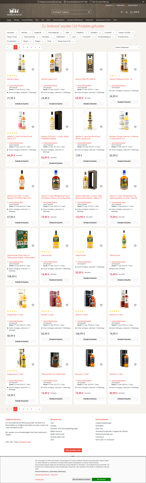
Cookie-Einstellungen (103, 423)
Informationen (102, 419)
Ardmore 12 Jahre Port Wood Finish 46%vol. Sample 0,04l (87, 137)
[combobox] (69, 12)
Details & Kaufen (21, 104)
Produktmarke (123, 37)
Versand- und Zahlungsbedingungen (64, 429)
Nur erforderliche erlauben (81, 479)
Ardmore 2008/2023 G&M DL (85, 79)
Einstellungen (39, 479)
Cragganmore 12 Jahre (15, 315)
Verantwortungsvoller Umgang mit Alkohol (112, 431)
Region (38, 41)
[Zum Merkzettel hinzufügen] (33, 69)
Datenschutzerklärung (104, 434)
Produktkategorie (104, 37)
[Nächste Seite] (35, 47)
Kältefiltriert (60, 37)
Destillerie (80, 33)
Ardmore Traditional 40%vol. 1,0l (121, 79)
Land (74, 37)
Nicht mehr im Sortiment (105, 440)
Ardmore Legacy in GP (49, 79)
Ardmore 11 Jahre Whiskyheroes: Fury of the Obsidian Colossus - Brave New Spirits (55, 197)
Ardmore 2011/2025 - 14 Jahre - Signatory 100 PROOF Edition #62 (19, 197)
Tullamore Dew (46, 255)
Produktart (87, 37)
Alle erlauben (101, 479)
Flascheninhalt (29, 37)
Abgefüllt (38, 33)
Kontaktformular (25, 442)
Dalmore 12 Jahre (47, 315)
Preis (49, 41)
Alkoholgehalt (53, 33)
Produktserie (12, 41)
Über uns (99, 429)
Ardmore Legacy (13, 79)
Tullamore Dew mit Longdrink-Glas (53, 374)
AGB (52, 440)
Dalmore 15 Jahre (81, 315)
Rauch (26, 41)
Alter (68, 33)
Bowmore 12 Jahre (116, 374)
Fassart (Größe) (124, 33)
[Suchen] (89, 12)
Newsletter (100, 426)
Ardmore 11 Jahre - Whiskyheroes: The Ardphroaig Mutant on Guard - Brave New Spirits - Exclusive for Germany (124, 197)
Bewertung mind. (64, 41)
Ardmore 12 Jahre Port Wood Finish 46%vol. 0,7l (19, 137)
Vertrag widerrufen (57, 437)
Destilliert (94, 33)
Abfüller (24, 33)
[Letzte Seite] (39, 47)
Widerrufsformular (57, 434)
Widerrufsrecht (56, 431)
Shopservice (56, 419)
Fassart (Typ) (12, 37)
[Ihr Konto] (126, 12)
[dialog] (73, 470)
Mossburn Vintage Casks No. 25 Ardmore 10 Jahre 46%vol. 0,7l (124, 137)
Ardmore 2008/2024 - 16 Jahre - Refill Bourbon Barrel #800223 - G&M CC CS (88, 197)
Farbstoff (108, 33)
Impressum (100, 437)
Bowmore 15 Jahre (116, 315)
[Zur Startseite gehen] (14, 12)
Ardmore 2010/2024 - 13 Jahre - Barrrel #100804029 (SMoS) (55, 137)
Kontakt (53, 426)
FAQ (52, 423)
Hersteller (11, 33)
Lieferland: (120, 5)
